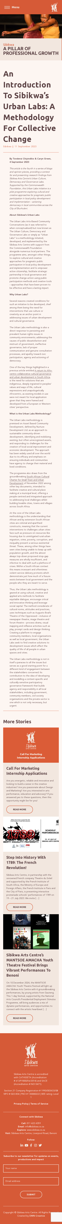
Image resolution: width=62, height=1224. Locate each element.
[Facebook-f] (31, 1145)
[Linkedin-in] (22, 1145)
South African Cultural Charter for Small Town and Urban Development (29, 480)
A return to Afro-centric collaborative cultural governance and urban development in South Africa (31, 374)
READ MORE (19, 809)
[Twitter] (40, 1145)
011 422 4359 (34, 1123)
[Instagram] (35, 1145)
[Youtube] (26, 1145)
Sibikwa (7, 146)
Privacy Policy (21, 1104)
